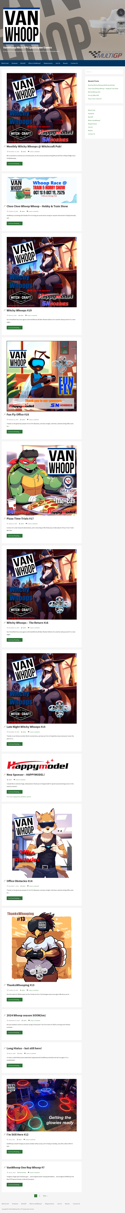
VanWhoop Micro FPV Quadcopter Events (27, 47)
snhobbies (23, 797)
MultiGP (23, 63)
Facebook (14, 63)
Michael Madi (22, 1172)
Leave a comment (35, 151)
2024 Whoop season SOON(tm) (26, 1015)
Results (65, 63)
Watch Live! (5, 63)
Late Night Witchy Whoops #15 (26, 727)
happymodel (16, 797)
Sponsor (29, 797)
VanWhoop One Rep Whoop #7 (26, 1167)
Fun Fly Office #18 (18, 414)
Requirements (48, 63)
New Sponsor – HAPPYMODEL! (26, 774)
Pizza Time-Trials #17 (20, 518)
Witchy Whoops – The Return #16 (27, 623)
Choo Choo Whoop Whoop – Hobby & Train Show (37, 206)
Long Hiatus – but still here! (24, 1048)
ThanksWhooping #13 (20, 985)
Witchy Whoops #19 (19, 310)
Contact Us (74, 63)
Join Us (58, 63)
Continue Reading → (14, 164)
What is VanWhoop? (34, 63)
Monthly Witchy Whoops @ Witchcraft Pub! (34, 146)
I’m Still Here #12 (17, 1134)
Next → (45, 1196)
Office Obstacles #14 (19, 881)
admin (24, 151)
